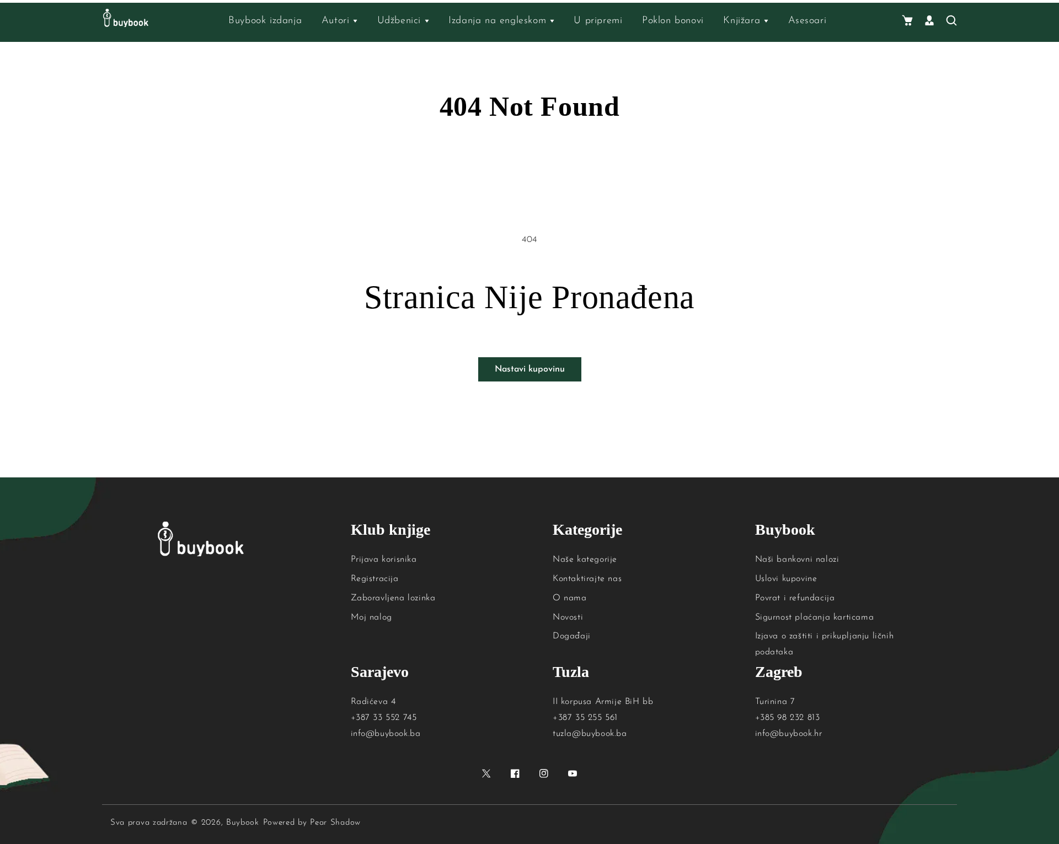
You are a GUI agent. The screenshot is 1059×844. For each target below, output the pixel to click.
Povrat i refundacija (795, 598)
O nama (570, 598)
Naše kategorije (585, 559)
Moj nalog (371, 617)
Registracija (375, 578)
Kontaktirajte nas (587, 578)
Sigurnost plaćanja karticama (814, 617)
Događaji (572, 636)
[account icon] (929, 21)
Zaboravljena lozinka (393, 598)
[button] (907, 21)
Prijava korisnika (384, 559)
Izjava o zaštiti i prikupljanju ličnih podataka (824, 644)
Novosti (568, 617)
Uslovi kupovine (786, 578)
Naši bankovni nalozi (797, 559)
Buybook (242, 823)
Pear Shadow (335, 823)
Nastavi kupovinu (530, 369)
